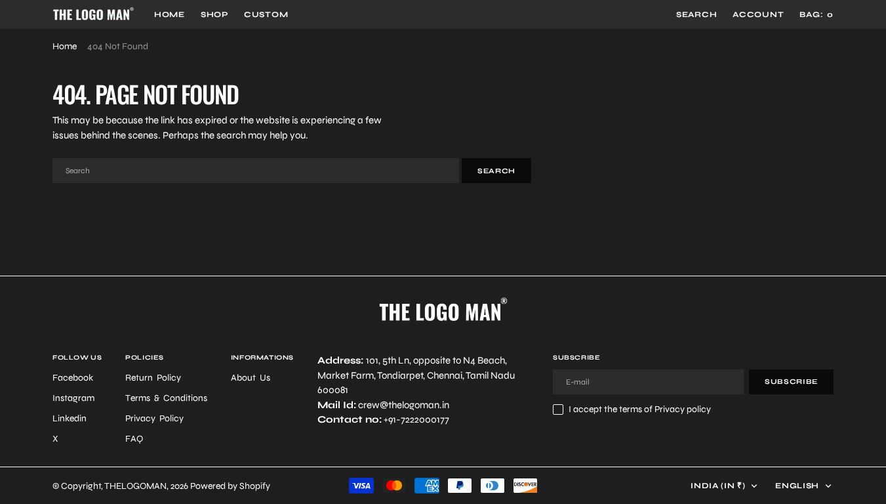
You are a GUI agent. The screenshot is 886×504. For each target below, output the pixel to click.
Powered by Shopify (230, 486)
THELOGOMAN (135, 486)
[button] (758, 14)
